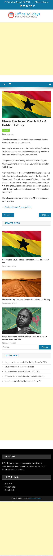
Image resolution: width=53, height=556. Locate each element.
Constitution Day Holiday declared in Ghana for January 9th (25, 261)
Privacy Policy (10, 487)
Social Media (10, 490)
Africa (6, 130)
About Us (8, 484)
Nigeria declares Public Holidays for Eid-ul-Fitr (23, 381)
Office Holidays (41, 2)
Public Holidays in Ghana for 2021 (18, 207)
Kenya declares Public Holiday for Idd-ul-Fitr (22, 372)
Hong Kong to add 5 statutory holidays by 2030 (46, 215)
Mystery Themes (35, 498)
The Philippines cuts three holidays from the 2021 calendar (9, 215)
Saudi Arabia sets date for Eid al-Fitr (19, 367)
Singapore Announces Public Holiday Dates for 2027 (26, 362)
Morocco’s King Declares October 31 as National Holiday (26, 300)
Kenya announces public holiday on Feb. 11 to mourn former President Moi (24, 338)
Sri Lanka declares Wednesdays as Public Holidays (25, 376)
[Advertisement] (26, 48)
